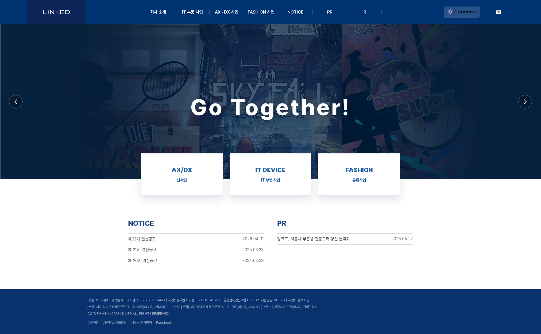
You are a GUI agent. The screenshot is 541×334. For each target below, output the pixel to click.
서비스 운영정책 (141, 323)
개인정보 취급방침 (115, 323)
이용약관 (93, 323)
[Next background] (525, 102)
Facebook (164, 323)
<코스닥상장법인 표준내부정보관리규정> (290, 307)
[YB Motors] (462, 12)
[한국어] (498, 12)
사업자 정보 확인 (298, 300)
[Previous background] (16, 102)
